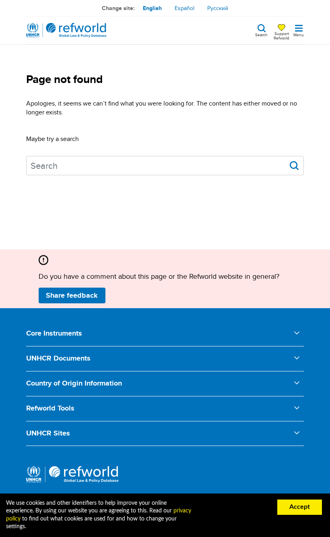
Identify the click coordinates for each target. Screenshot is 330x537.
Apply (294, 165)
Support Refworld (281, 35)
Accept (299, 507)
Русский (217, 8)
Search (261, 34)
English (152, 8)
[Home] (66, 30)
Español (184, 8)
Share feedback (72, 295)
